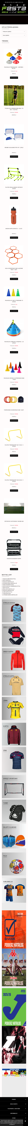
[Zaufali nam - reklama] (14, 1082)
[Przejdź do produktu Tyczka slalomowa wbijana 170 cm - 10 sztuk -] (14, 95)
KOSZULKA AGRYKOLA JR (8, 581)
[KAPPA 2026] (14, 967)
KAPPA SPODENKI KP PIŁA (8, 584)
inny (16, 71)
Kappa (16, 562)
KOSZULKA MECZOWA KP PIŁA (9, 578)
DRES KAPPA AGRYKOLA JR (8, 589)
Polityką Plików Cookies (9, 1121)
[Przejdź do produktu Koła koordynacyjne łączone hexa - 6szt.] (14, 255)
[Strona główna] (14, 9)
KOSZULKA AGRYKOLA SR (8, 590)
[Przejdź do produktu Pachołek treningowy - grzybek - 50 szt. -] (14, 56)
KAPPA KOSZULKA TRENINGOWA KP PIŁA (11, 586)
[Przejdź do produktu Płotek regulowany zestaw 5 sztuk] (14, 174)
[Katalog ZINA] (14, 1045)
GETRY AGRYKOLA (7, 580)
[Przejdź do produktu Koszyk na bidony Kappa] (14, 547)
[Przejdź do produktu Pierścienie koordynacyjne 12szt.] (14, 401)
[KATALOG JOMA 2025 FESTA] (14, 1007)
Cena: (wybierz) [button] (6, 35)
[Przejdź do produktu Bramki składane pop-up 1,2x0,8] (14, 134)
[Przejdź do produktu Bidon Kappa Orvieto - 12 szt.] (14, 215)
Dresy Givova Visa (7, 593)
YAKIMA (16, 112)
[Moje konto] (17, 5)
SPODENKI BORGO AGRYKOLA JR (10, 583)
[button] (4, 5)
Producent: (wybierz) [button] (7, 31)
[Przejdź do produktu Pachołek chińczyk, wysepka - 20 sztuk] (14, 329)
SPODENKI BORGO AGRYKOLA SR (10, 594)
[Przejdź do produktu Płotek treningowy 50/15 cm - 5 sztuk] (14, 435)
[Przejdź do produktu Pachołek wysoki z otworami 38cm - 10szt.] (14, 367)
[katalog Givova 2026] (14, 929)
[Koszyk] (24, 5)
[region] (14, 19)
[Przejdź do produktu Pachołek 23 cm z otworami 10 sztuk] (14, 292)
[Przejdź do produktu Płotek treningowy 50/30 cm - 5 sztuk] (14, 470)
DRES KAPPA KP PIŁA (7, 592)
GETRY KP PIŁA (6, 587)
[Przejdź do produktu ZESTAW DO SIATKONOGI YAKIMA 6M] (14, 508)
